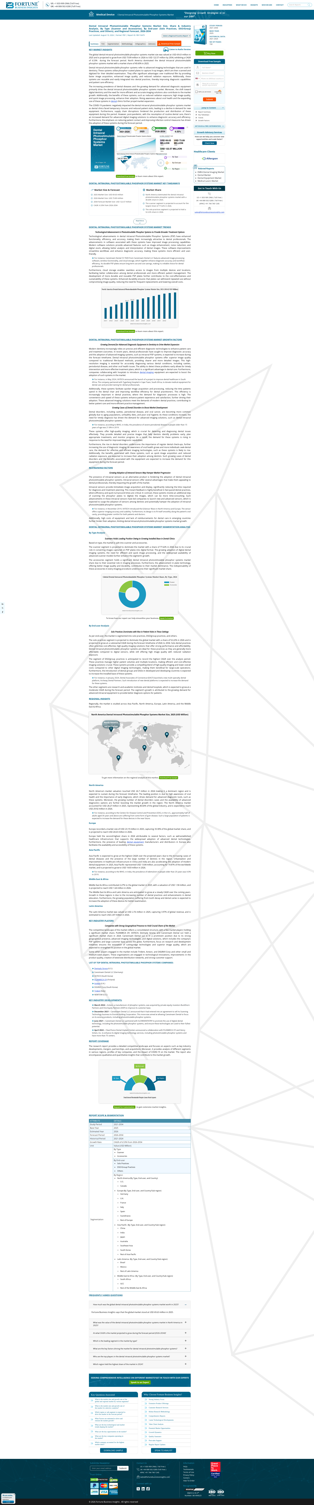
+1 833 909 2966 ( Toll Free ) (210, 197)
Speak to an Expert (140, 1382)
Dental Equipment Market (209, 178)
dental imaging (147, 372)
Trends (200, 118)
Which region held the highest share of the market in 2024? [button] (118, 1364)
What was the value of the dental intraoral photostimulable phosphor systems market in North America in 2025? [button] (137, 1324)
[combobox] (197, 78)
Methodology (127, 44)
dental (114, 101)
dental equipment (135, 842)
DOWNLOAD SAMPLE (113, 1450)
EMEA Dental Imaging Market (211, 172)
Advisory (151, 44)
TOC (103, 44)
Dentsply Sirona (101, 968)
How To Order (189, 1480)
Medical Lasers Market (208, 181)
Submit (209, 99)
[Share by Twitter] (2, 608)
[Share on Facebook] (2, 612)
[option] (209, 156)
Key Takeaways (203, 115)
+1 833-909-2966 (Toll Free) (66, 3)
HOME (217, 5)
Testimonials (188, 1469)
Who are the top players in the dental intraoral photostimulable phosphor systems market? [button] (131, 1356)
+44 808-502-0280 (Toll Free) (67, 6)
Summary (94, 44)
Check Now (209, 143)
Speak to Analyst (166, 618)
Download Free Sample (170, 44)
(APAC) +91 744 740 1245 (209, 203)
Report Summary (204, 112)
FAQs (185, 1466)
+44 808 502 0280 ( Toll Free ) (211, 200)
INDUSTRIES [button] (227, 5)
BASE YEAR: (214, 31)
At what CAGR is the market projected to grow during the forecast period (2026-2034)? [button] (129, 1333)
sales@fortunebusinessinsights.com (209, 212)
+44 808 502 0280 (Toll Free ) (154, 1469)
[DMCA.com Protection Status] (99, 1479)
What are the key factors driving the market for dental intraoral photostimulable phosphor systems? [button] (135, 1348)
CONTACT (280, 5)
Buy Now (211, 53)
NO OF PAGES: (215, 42)
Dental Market (204, 175)
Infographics (140, 44)
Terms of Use (188, 1472)
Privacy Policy (188, 1475)
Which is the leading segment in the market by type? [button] (115, 1341)
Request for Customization (124, 1107)
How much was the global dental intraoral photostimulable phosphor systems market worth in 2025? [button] (136, 1304)
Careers (186, 1478)
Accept (8, 1502)
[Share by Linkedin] (2, 604)
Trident (97, 991)
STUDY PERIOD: (215, 25)
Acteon (97, 983)
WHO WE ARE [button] (267, 5)
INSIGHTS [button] (254, 5)
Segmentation (113, 44)
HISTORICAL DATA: (217, 36)
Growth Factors (203, 120)
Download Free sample (125, 176)
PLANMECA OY (100, 979)
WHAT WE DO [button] (241, 5)
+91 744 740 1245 (152, 1472)
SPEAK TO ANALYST (163, 1450)
